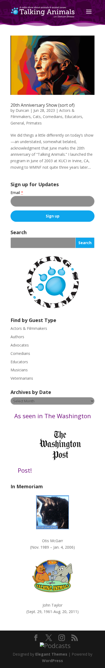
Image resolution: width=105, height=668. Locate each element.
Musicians (19, 369)
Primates (34, 123)
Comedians (52, 116)
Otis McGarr (52, 540)
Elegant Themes (51, 654)
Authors (17, 336)
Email (16, 192)
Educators (73, 116)
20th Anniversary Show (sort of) (42, 105)
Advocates (19, 345)
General (17, 123)
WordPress (52, 660)
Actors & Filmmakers (28, 328)
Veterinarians (21, 378)
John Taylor (52, 605)
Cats (37, 116)
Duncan (22, 110)
